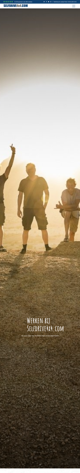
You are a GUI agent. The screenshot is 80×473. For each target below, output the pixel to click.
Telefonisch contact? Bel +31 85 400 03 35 (65, 2)
